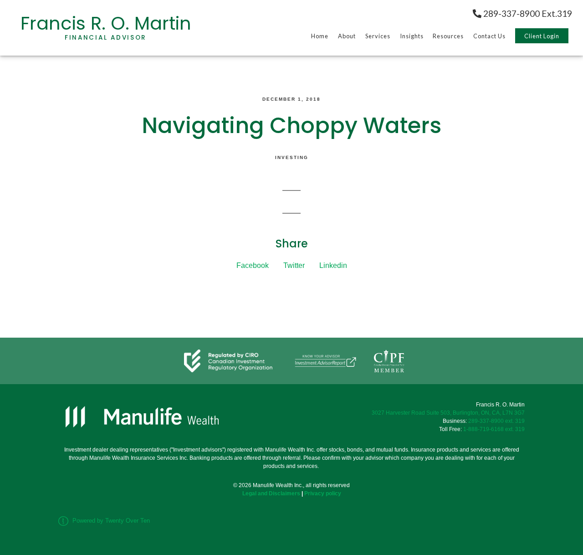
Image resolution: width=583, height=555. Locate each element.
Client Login (541, 36)
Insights (412, 36)
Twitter (294, 265)
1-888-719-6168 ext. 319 (494, 429)
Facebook (252, 265)
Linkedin (333, 265)
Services (377, 36)
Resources (448, 36)
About (347, 36)
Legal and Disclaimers (271, 493)
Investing (291, 157)
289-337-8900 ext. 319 (496, 421)
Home (319, 36)
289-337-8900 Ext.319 (526, 13)
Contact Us (489, 36)
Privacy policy (322, 493)
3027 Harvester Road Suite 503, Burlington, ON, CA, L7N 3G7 (448, 413)
